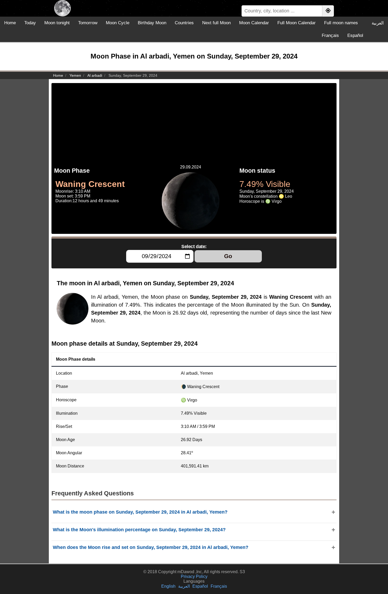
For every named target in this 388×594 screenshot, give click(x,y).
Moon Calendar (254, 22)
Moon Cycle (117, 22)
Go (228, 256)
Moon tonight (57, 22)
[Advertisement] (194, 120)
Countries (184, 22)
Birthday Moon (152, 22)
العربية (378, 23)
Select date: (194, 246)
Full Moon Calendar (296, 22)
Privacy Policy (194, 576)
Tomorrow (87, 22)
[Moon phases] (62, 8)
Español (355, 35)
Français (330, 35)
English (168, 586)
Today (30, 22)
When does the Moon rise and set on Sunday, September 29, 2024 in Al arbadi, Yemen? (150, 547)
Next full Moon (216, 22)
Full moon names (341, 22)
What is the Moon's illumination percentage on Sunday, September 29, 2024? (139, 529)
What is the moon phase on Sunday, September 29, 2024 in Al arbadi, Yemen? (140, 512)
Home (10, 22)
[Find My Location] (328, 11)
